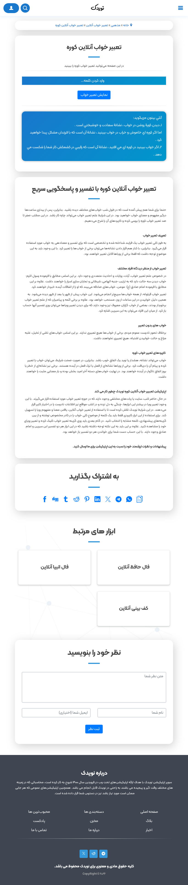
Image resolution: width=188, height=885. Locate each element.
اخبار (149, 830)
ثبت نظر (94, 729)
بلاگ (149, 821)
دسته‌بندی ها (94, 812)
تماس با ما (39, 830)
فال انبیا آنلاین (55, 567)
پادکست (39, 821)
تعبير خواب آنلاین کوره (69, 25)
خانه (126, 25)
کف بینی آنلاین (133, 608)
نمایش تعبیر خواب (94, 95)
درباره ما (94, 830)
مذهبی (115, 25)
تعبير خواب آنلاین (97, 25)
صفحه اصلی (149, 812)
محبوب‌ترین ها (39, 812)
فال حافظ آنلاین (133, 567)
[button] (94, 80)
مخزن (94, 821)
